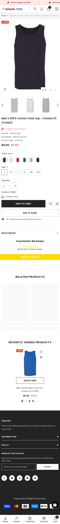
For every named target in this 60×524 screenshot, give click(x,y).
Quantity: (5, 180)
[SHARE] (56, 203)
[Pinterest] (19, 478)
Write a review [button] (30, 257)
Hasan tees (15, 133)
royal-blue (33, 400)
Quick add (30, 380)
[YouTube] (35, 478)
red (29, 400)
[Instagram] (12, 478)
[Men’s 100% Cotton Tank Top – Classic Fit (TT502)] (30, 363)
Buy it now (30, 212)
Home (3, 16)
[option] (30, 57)
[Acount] (41, 9)
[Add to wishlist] (41, 352)
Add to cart (23, 203)
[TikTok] (27, 478)
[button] (50, 89)
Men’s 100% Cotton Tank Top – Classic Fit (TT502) (30, 389)
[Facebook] (4, 478)
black (22, 400)
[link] (50, 203)
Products (12, 16)
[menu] (57, 9)
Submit (47, 467)
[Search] (35, 9)
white (25, 400)
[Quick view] (41, 357)
